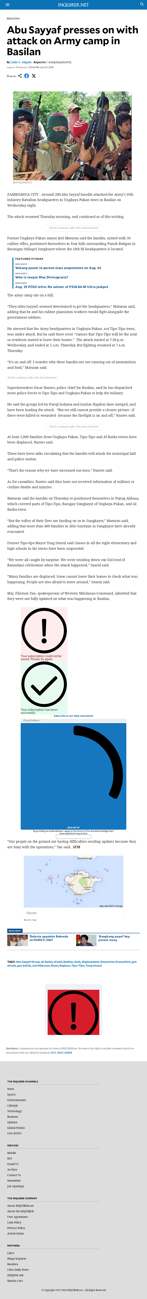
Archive (12, 1169)
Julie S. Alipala (21, 62)
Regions (13, 18)
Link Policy (14, 1222)
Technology (14, 1111)
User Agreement (17, 1217)
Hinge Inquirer (16, 1258)
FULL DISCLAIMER (61, 1052)
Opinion (12, 1122)
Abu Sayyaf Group (28, 962)
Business (12, 1116)
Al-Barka (46, 962)
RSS (9, 1158)
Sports (11, 1094)
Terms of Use (83, 830)
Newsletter (14, 1180)
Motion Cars (15, 1281)
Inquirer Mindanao (17, 67)
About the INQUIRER (20, 1211)
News (54, 965)
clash (77, 962)
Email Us (12, 1164)
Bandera (12, 1264)
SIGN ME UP (73, 827)
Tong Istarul (94, 965)
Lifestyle (12, 1105)
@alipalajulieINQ (59, 62)
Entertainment (16, 1100)
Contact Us (14, 1175)
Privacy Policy (80, 833)
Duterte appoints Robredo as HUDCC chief (49, 938)
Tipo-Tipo (77, 965)
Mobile (11, 1153)
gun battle (24, 965)
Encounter (107, 962)
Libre (10, 1253)
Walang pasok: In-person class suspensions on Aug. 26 (58, 268)
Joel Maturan (41, 965)
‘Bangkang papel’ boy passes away (114, 938)
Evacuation (122, 962)
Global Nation (16, 1128)
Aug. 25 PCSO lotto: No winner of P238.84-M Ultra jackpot (61, 287)
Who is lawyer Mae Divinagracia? (41, 277)
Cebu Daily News (18, 1269)
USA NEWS (14, 1133)
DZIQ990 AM (15, 1275)
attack (58, 962)
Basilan (68, 962)
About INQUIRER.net (20, 1205)
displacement (91, 962)
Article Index (15, 1233)
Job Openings (15, 1186)
